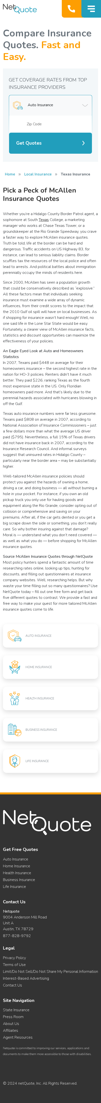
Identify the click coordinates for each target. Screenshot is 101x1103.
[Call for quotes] (72, 9)
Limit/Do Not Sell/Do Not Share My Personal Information (50, 971)
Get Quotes (29, 143)
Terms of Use (14, 964)
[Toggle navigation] (91, 9)
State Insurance (16, 1010)
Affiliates (10, 1030)
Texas (44, 219)
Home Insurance (16, 866)
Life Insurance (14, 886)
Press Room (13, 1017)
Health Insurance (17, 873)
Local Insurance (38, 174)
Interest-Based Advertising (26, 978)
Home (10, 174)
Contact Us (12, 985)
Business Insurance (19, 879)
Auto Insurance (15, 859)
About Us (11, 1023)
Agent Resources (18, 1037)
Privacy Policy (14, 958)
